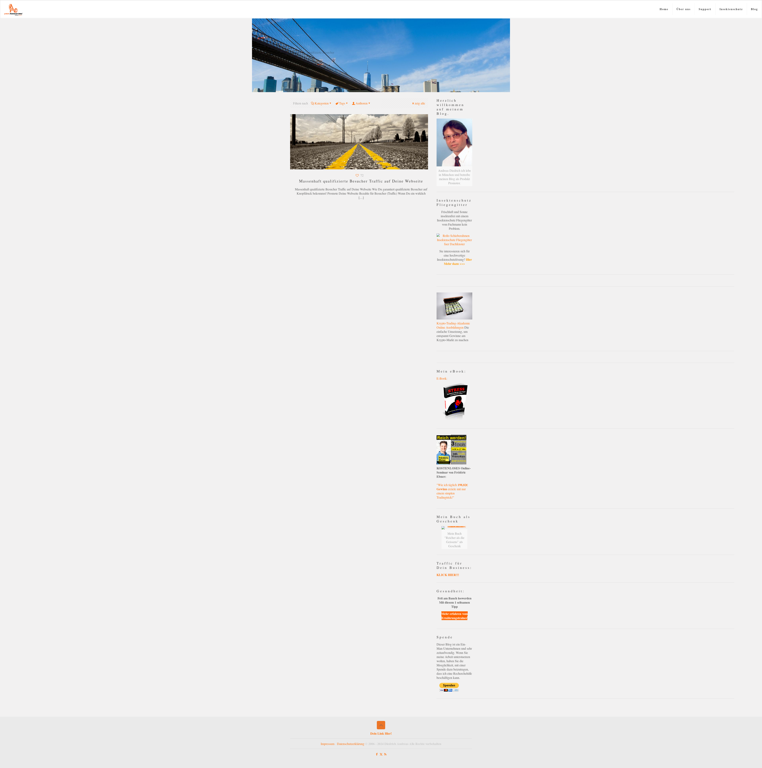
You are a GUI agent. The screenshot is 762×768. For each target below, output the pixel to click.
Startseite (293, 52)
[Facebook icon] (376, 754)
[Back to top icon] (381, 725)
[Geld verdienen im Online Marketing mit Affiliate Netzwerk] (13, 9)
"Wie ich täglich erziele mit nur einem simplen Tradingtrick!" (452, 491)
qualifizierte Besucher (320, 52)
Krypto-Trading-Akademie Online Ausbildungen (453, 325)
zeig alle (420, 103)
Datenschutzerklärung (350, 744)
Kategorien (322, 103)
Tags (342, 103)
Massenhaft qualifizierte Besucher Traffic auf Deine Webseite (361, 181)
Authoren (362, 103)
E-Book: (442, 378)
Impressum (327, 744)
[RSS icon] (385, 754)
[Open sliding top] (381, 4)
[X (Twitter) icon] (381, 754)
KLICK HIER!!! (448, 574)
